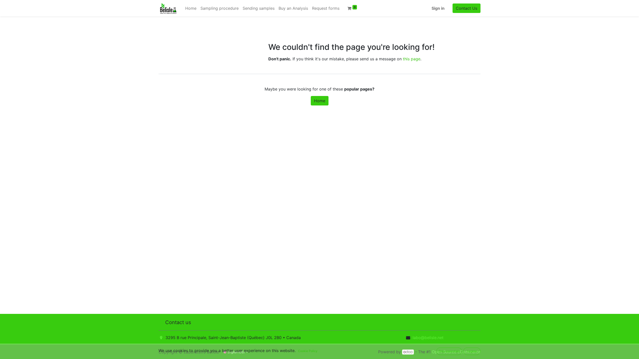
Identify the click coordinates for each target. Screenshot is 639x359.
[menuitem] (190, 8)
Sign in (438, 8)
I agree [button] (472, 351)
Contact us (178, 322)
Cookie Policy (308, 351)
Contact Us (466, 8)
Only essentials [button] (449, 351)
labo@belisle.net (428, 337)
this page (411, 58)
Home (319, 100)
